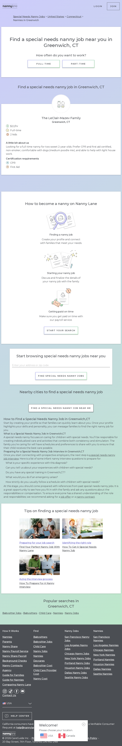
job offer (66, 496)
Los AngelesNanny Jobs (76, 647)
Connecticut (74, 16)
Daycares (39, 660)
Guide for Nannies (13, 679)
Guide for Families (13, 675)
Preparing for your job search (36, 542)
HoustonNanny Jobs (77, 668)
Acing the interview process (36, 579)
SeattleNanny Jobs (76, 677)
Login (98, 6)
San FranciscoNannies (101, 639)
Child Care (45, 613)
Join (113, 6)
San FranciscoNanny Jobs (77, 639)
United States (55, 16)
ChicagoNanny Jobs (77, 653)
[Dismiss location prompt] (83, 724)
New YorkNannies (104, 654)
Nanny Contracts (12, 665)
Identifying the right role (76, 542)
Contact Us (9, 695)
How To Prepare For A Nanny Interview (36, 585)
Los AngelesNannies (106, 645)
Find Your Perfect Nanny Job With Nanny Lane (39, 549)
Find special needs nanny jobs (61, 376)
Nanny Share (10, 646)
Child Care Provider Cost (45, 672)
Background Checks (14, 660)
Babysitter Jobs (11, 613)
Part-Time (78, 63)
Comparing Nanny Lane (16, 684)
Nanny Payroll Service (15, 651)
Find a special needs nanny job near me (61, 408)
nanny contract (85, 496)
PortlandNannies (103, 659)
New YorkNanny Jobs (78, 658)
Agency (6, 670)
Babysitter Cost (42, 665)
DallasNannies (102, 669)
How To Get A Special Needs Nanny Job (79, 549)
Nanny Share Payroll (14, 656)
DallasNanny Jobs (76, 672)
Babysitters (30, 613)
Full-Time (43, 63)
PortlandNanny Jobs (77, 663)
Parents (7, 641)
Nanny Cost (40, 678)
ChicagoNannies (103, 650)
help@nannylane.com (29, 727)
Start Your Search (61, 330)
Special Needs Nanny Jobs (29, 16)
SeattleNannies (102, 674)
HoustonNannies (103, 664)
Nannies (58, 613)
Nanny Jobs (72, 613)
